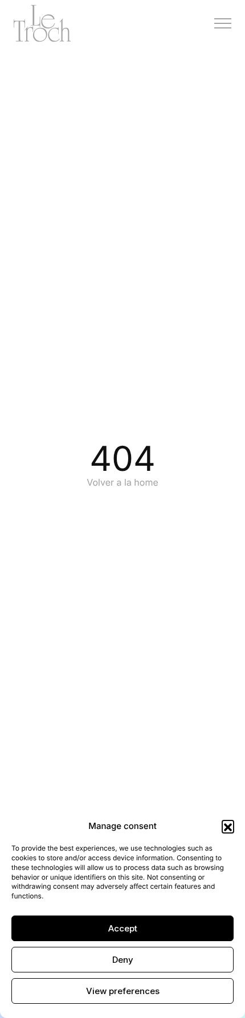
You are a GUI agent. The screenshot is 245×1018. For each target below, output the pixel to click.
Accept (122, 928)
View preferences (123, 991)
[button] (228, 826)
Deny (122, 959)
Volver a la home (122, 482)
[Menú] (222, 23)
